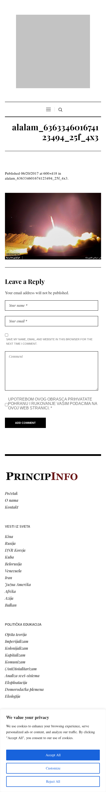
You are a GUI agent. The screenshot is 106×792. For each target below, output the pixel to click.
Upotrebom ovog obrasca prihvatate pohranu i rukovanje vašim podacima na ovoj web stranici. (52, 340)
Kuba (9, 494)
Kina (9, 473)
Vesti (9, 662)
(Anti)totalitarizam (21, 605)
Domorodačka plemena (24, 626)
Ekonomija (14, 676)
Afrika (10, 528)
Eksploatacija (16, 619)
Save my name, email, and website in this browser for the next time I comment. (49, 278)
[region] (53, 750)
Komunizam (15, 598)
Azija (9, 535)
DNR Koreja (15, 487)
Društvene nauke (19, 683)
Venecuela (13, 507)
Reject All (53, 781)
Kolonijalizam (16, 585)
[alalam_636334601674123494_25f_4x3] (53, 163)
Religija (11, 696)
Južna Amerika (18, 521)
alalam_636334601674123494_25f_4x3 (36, 115)
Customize (53, 768)
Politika (11, 669)
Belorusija (13, 500)
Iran (8, 514)
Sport (9, 703)
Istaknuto (12, 690)
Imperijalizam (16, 578)
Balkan (11, 542)
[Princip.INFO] (53, 20)
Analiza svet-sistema (22, 612)
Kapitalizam (15, 592)
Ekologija (12, 633)
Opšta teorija (16, 571)
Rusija (10, 480)
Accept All (53, 755)
